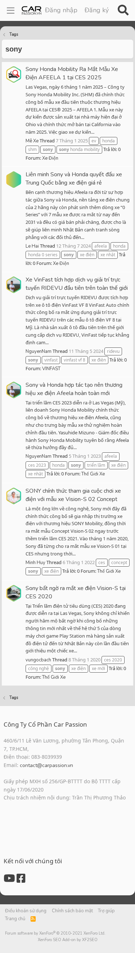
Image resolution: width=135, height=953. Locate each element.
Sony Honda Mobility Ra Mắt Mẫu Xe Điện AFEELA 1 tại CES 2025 (72, 73)
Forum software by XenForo (55, 933)
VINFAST (51, 368)
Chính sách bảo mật (72, 911)
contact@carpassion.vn (46, 765)
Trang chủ (15, 919)
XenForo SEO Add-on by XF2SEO (68, 940)
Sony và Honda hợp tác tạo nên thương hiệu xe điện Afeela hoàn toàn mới (74, 389)
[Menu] (10, 10)
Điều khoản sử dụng (25, 911)
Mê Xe (32, 141)
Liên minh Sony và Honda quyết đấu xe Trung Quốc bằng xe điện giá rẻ (74, 178)
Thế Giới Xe (93, 474)
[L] (13, 179)
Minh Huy (35, 562)
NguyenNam (38, 351)
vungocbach (38, 660)
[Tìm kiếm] (123, 10)
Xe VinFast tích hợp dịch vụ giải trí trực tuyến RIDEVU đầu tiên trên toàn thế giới (77, 284)
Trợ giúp (106, 911)
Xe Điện (50, 158)
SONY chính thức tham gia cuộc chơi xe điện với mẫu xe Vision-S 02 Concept (73, 495)
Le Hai (32, 246)
